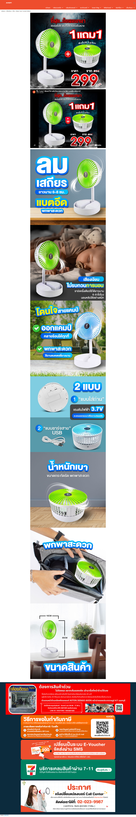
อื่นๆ (14, 11)
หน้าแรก (3, 11)
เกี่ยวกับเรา (8, 11)
